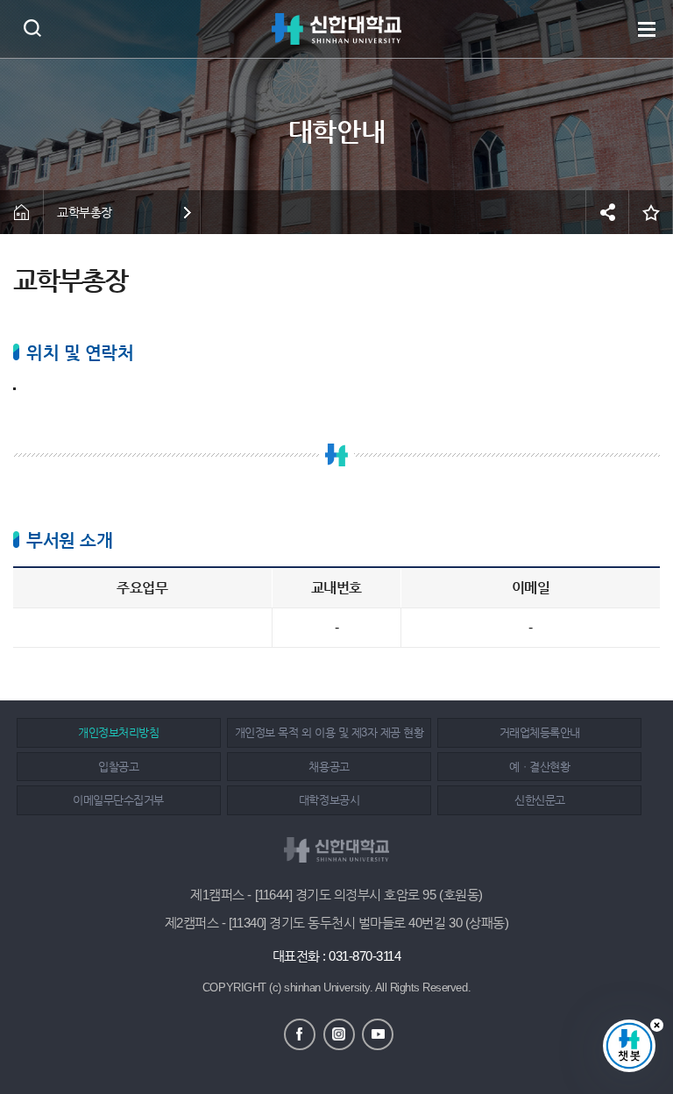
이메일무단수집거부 (118, 799)
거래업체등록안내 (539, 732)
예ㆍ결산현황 (539, 766)
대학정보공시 (329, 799)
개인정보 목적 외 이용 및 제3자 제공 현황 (329, 732)
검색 (32, 27)
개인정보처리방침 (118, 732)
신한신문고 (539, 799)
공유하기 (607, 212)
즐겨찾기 (651, 212)
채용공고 (328, 766)
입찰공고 (118, 766)
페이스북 (299, 1034)
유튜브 (377, 1034)
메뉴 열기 (647, 29)
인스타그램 (339, 1034)
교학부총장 (84, 212)
